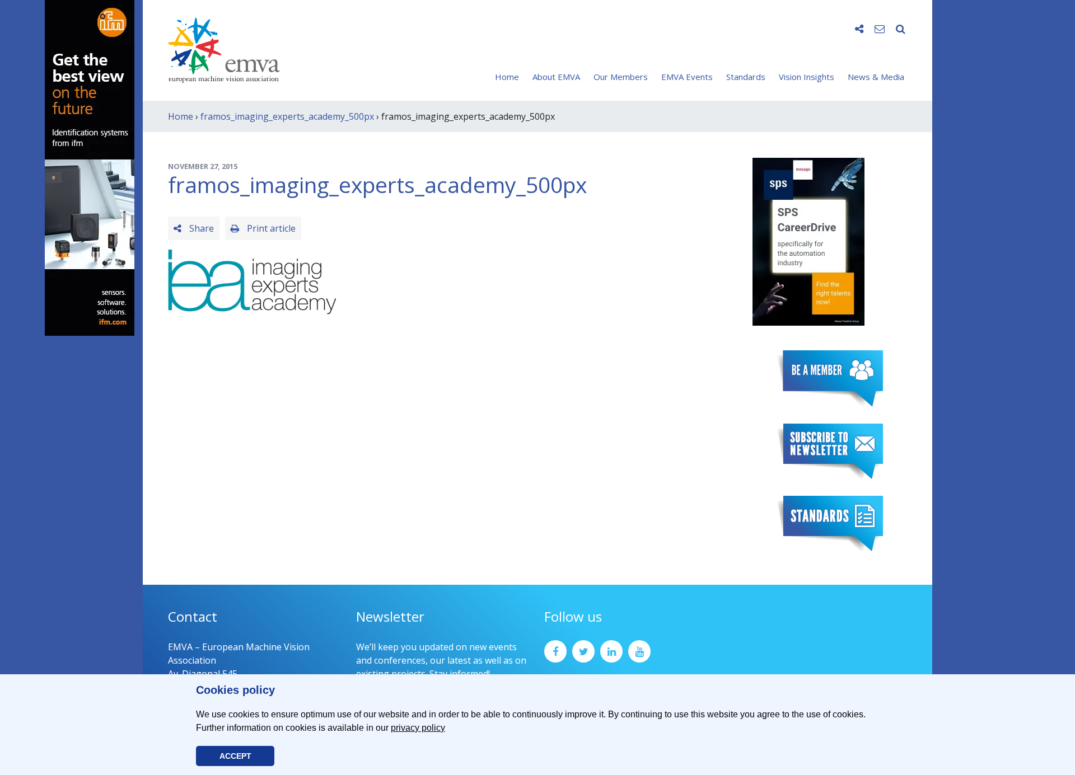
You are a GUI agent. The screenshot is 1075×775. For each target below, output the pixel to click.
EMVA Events (687, 76)
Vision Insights (806, 76)
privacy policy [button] (418, 727)
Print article (270, 228)
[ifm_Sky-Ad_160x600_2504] (89, 167)
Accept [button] (235, 755)
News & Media (876, 76)
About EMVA (556, 76)
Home (507, 76)
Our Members (620, 76)
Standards (745, 76)
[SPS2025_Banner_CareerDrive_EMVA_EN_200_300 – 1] (808, 240)
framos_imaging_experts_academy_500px (287, 116)
